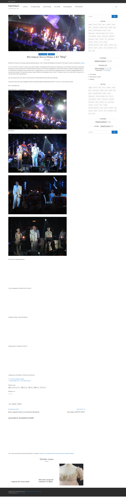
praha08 (101, 27)
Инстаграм (93, 74)
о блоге (25, 7)
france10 (95, 24)
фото (115, 47)
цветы (93, 50)
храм (90, 50)
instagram (109, 24)
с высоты (100, 47)
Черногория (105, 36)
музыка (19, 404)
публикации (67, 7)
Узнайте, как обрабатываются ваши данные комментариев (56, 453)
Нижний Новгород (97, 30)
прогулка (91, 47)
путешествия (35, 7)
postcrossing (95, 27)
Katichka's (13, 5)
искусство (91, 42)
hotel (100, 24)
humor (103, 24)
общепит (111, 44)
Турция (99, 36)
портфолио (79, 7)
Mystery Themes (21, 493)
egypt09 (90, 24)
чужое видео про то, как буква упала (20, 380)
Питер (109, 30)
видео (96, 39)
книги (100, 42)
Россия (111, 33)
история (57, 7)
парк (115, 44)
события (51, 54)
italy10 (113, 24)
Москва (90, 30)
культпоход (47, 7)
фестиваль (82, 63)
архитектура (91, 39)
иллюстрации (111, 39)
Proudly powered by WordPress (32, 491)
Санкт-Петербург (92, 36)
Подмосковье (91, 33)
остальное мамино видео (16, 379)
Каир (114, 27)
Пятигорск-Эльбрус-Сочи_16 (102, 33)
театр (105, 47)
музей (101, 44)
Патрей (104, 30)
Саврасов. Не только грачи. (20, 481)
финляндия (110, 47)
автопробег (111, 36)
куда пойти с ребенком (94, 44)
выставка (101, 39)
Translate (107, 70)
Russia (106, 27)
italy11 (90, 27)
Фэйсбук (92, 79)
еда (105, 39)
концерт (14, 404)
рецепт (95, 47)
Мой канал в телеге (95, 77)
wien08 (110, 27)
